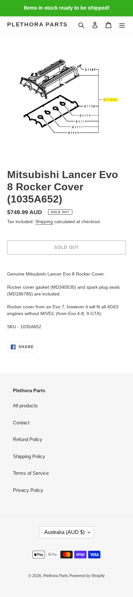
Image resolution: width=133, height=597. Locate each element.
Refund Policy (27, 439)
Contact (21, 422)
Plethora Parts (37, 24)
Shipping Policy (29, 456)
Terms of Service (31, 473)
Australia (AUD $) (64, 532)
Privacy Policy (28, 490)
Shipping (44, 221)
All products (25, 405)
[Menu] (122, 25)
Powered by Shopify (87, 576)
